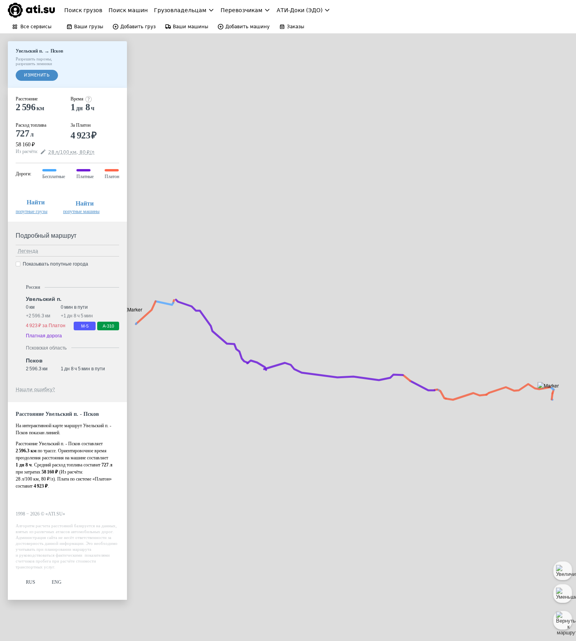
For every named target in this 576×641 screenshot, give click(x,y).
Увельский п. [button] (44, 299)
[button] (551, 394)
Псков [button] (34, 360)
